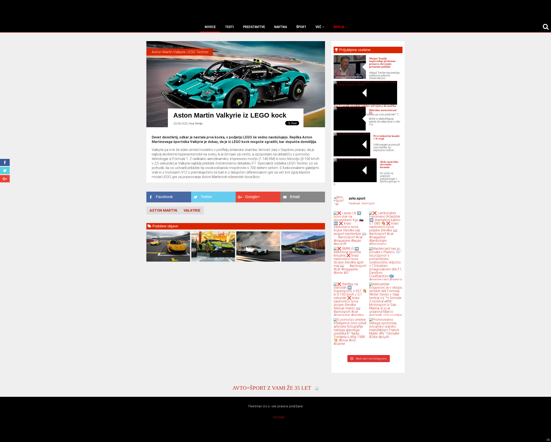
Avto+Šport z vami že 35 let (271, 388)
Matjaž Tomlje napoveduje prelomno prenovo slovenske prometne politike (382, 62)
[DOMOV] (204, 27)
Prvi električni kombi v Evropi (386, 137)
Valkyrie (192, 210)
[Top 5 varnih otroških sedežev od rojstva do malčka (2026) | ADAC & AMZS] (365, 84)
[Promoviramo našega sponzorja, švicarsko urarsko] (385, 334)
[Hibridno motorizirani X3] (350, 108)
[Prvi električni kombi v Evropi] (352, 133)
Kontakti (279, 417)
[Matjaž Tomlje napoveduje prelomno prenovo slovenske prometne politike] (350, 77)
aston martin (163, 210)
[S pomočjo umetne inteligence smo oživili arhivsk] (350, 334)
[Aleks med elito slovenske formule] (355, 159)
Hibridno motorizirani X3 (382, 112)
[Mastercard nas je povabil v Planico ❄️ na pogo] (385, 263)
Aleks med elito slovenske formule (389, 164)
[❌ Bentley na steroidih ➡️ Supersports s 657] (350, 299)
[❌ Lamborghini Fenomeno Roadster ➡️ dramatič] (385, 228)
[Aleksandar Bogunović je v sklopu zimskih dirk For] (385, 299)
